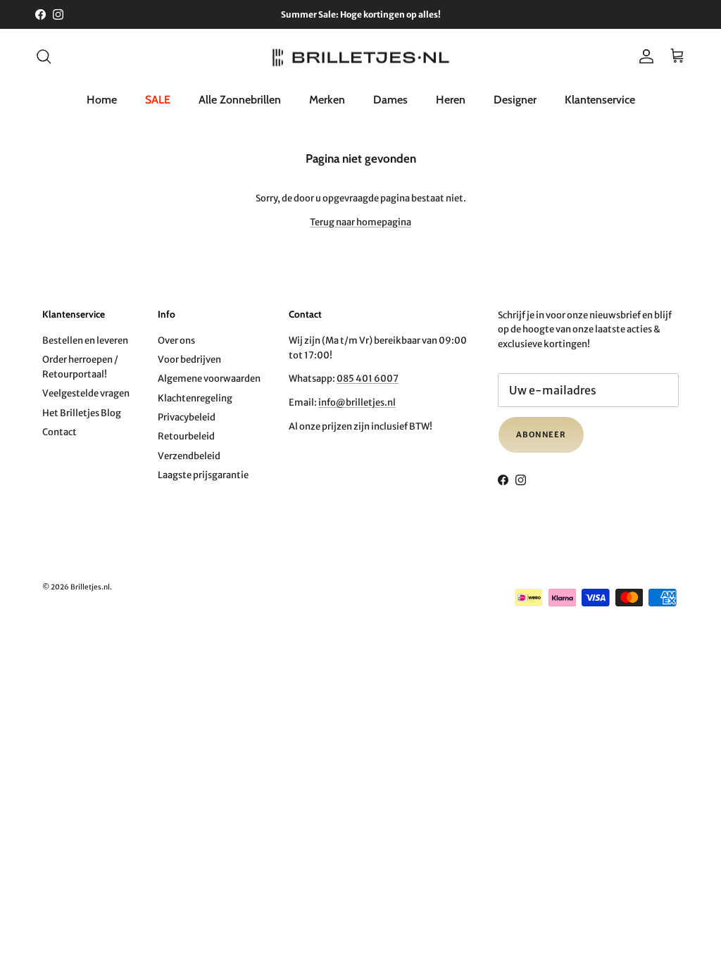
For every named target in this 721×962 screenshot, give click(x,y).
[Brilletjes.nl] (361, 56)
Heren (450, 99)
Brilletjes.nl (90, 587)
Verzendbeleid (189, 456)
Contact (59, 432)
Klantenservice (600, 99)
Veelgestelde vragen (86, 393)
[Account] (643, 56)
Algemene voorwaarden (209, 379)
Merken (327, 99)
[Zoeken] (43, 56)
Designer (515, 99)
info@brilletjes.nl (357, 402)
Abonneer (541, 434)
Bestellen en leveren (85, 340)
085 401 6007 (368, 379)
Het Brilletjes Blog (81, 413)
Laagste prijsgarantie (203, 475)
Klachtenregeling (195, 398)
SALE (157, 99)
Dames (390, 99)
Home (102, 99)
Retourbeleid (186, 436)
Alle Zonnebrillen (240, 99)
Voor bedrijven (189, 360)
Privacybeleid (186, 417)
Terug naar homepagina (360, 222)
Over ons (176, 340)
